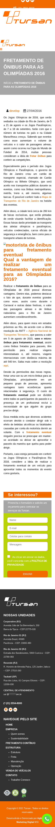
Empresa (12, 729)
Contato (11, 775)
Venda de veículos (18, 770)
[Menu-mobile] (1, 49)
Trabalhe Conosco (20, 780)
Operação (16, 766)
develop (14, 110)
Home (9, 724)
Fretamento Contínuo (20, 743)
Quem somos (18, 734)
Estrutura (13, 747)
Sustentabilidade (19, 738)
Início (7, 83)
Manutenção (17, 761)
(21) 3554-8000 (13, 703)
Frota (13, 757)
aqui (6, 365)
